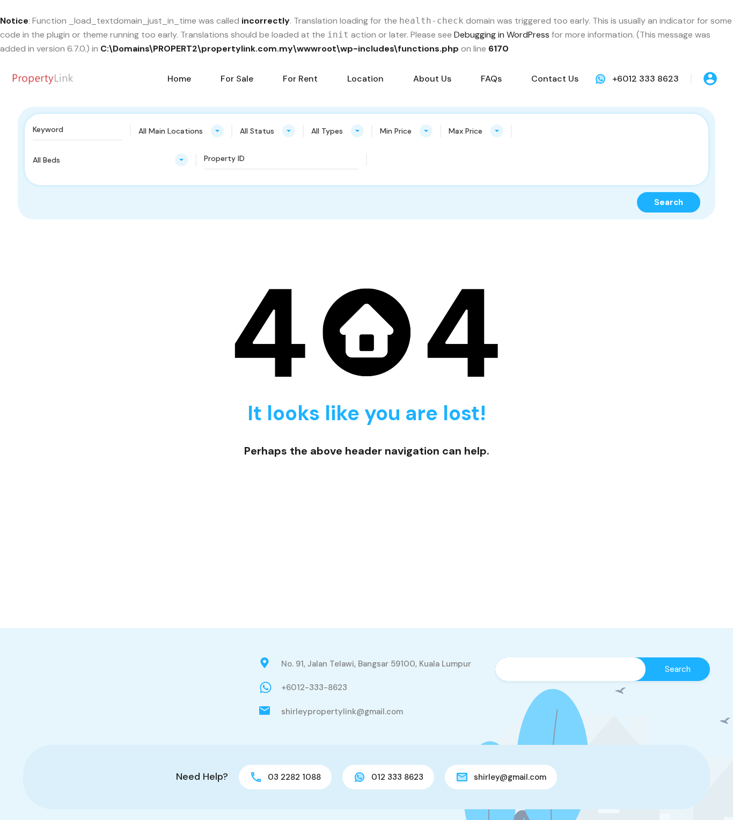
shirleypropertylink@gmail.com (342, 711)
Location (365, 78)
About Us (432, 78)
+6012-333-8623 (314, 687)
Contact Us (554, 78)
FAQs (491, 78)
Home (179, 78)
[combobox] (181, 131)
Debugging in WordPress (501, 34)
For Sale (237, 78)
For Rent (300, 78)
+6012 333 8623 (645, 78)
